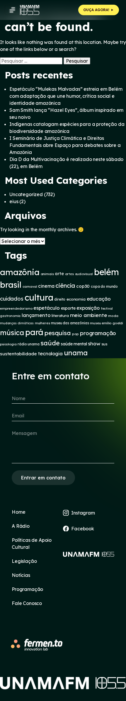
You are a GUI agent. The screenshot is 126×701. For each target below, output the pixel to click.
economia (76, 299)
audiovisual (84, 274)
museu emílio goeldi (106, 323)
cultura (39, 297)
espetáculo (46, 308)
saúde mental (74, 344)
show (94, 343)
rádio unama (28, 344)
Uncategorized (26, 194)
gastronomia (10, 316)
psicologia (8, 344)
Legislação (24, 561)
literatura (60, 315)
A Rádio (21, 526)
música (12, 332)
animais (47, 274)
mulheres (42, 323)
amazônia (20, 272)
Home (18, 512)
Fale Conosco (27, 603)
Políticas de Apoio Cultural (32, 543)
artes (69, 274)
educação (99, 299)
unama (76, 352)
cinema (46, 286)
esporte (68, 308)
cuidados (11, 298)
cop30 (83, 286)
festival (107, 308)
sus (104, 344)
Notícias (21, 575)
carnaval (30, 286)
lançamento (36, 315)
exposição (88, 308)
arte (59, 273)
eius (13, 201)
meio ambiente (88, 315)
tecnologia (50, 354)
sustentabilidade (18, 354)
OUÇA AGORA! (96, 10)
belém (106, 272)
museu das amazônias (70, 323)
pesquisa (58, 333)
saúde (49, 343)
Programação (27, 589)
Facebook (82, 529)
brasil (10, 285)
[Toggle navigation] (12, 10)
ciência (65, 285)
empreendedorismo (16, 308)
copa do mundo (104, 286)
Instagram (83, 513)
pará (34, 332)
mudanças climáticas (17, 323)
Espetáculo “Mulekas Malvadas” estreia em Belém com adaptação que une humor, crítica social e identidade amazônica (65, 96)
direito (59, 299)
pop (75, 334)
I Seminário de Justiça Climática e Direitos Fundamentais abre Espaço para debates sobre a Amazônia (65, 145)
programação (98, 333)
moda (113, 315)
